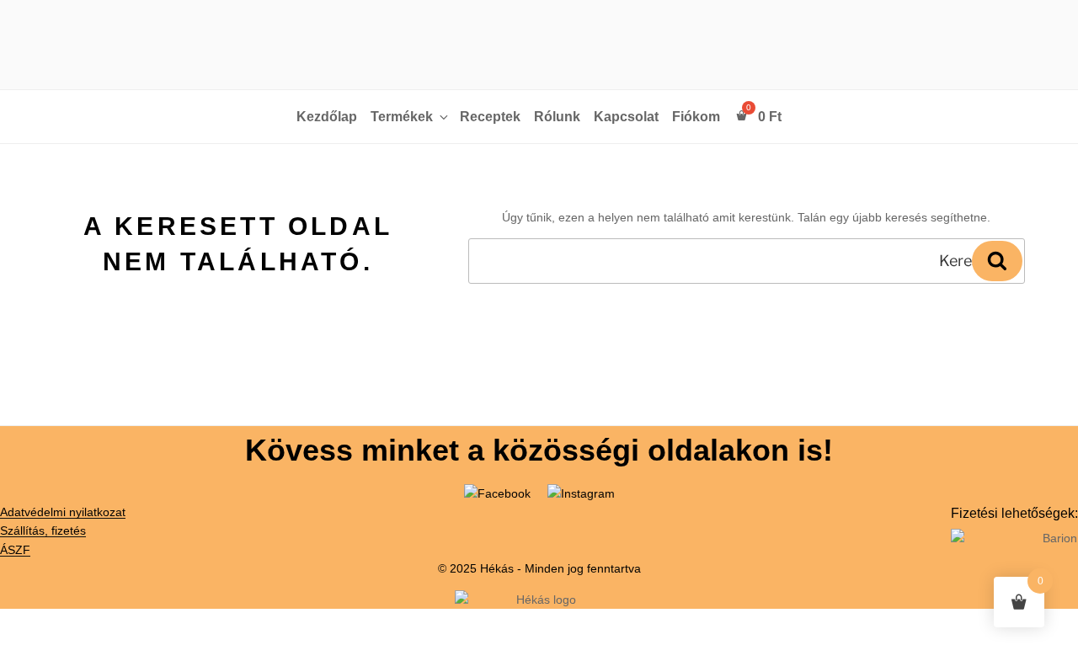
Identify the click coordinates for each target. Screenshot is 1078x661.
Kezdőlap (326, 116)
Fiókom (696, 116)
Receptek (490, 116)
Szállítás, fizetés (43, 530)
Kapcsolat (626, 116)
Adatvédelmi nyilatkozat (62, 512)
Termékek (402, 116)
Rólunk (557, 116)
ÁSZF (15, 550)
